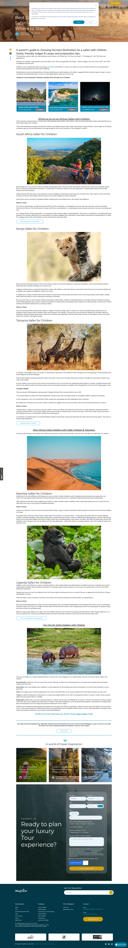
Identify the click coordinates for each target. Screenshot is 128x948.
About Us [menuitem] (65, 907)
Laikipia (18, 289)
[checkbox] (86, 825)
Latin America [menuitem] (18, 916)
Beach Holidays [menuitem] (42, 909)
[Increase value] (98, 806)
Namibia (18, 496)
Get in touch (115, 3)
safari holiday (52, 56)
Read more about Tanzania (28, 423)
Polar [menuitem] (16, 914)
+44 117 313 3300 (103, 3)
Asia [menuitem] (16, 909)
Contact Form (93, 919)
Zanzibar (87, 378)
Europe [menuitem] (17, 918)
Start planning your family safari (29, 221)
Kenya (18, 284)
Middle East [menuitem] (18, 920)
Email (84, 907)
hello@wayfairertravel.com (93, 909)
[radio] (71, 824)
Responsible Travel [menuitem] (68, 909)
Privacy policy (88, 851)
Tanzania (20, 373)
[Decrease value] (101, 806)
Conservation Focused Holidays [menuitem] (46, 911)
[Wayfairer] (11, 3)
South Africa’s (37, 187)
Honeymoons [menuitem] (41, 918)
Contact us (39, 714)
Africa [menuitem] (16, 907)
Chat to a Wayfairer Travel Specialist (31, 618)
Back (10, 57)
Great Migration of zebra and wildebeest (75, 284)
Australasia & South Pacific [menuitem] (22, 911)
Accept (79, 22)
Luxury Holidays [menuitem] (42, 907)
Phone (84, 912)
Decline (91, 22)
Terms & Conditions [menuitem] (49, 944)
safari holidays (64, 72)
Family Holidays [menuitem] (42, 914)
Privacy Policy (35, 13)
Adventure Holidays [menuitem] (43, 920)
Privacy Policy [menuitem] (38, 944)
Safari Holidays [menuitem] (42, 916)
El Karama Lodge (60, 311)
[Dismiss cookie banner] (95, 6)
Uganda (18, 585)
